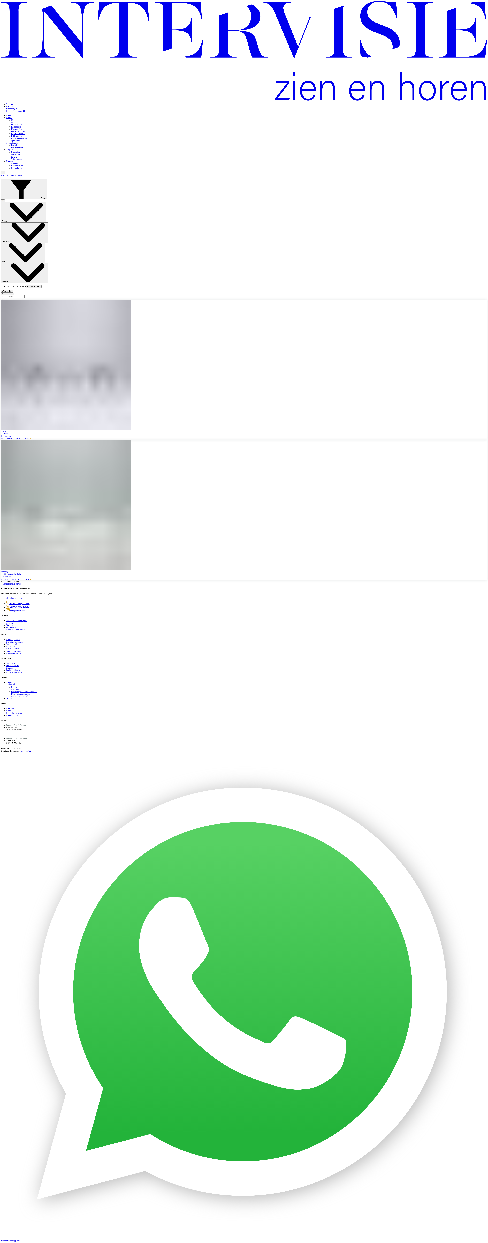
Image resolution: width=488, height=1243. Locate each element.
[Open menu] (3, 172)
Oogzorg (9, 150)
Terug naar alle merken (12, 584)
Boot (23, 751)
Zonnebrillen (16, 122)
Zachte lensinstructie (14, 670)
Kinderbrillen (16, 129)
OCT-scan (15, 687)
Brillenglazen (16, 136)
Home (8, 115)
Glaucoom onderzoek (19, 696)
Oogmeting (15, 152)
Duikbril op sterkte (13, 653)
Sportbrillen (16, 140)
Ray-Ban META (18, 134)
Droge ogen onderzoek (20, 694)
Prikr (29, 751)
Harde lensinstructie (14, 672)
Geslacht (5, 241)
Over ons (9, 104)
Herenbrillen (16, 127)
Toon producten (7, 294)
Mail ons (18, 598)
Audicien (15, 163)
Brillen (9, 118)
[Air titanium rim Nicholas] (244, 505)
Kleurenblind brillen (19, 138)
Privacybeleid (11, 627)
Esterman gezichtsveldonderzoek (24, 692)
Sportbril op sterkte (13, 651)
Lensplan (15, 145)
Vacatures (10, 106)
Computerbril (11, 644)
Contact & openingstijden (16, 111)
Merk (4, 262)
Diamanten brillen (18, 131)
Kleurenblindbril (12, 649)
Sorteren (5, 282)
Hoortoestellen (17, 166)
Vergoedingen (11, 109)
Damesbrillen (16, 124)
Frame (4, 221)
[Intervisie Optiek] (244, 100)
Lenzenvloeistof (17, 147)
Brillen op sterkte (13, 640)
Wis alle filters (7, 291)
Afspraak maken (8, 175)
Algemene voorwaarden (15, 630)
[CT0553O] (244, 365)
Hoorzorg (10, 161)
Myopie (14, 156)
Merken (14, 120)
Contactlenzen (12, 143)
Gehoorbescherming (19, 168)
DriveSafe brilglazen (14, 642)
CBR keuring (16, 159)
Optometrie (15, 154)
